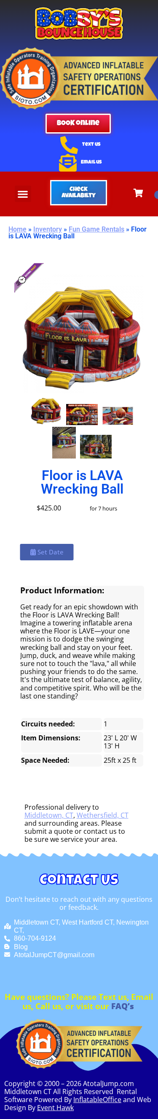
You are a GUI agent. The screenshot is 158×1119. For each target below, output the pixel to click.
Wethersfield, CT (103, 815)
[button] (23, 194)
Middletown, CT (48, 815)
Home (17, 229)
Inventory (47, 229)
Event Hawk (55, 1107)
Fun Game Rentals (96, 229)
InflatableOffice (97, 1099)
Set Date (50, 552)
